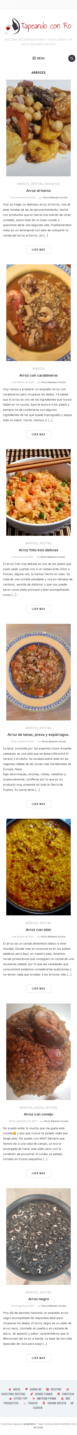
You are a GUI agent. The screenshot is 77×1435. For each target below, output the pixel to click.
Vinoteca (68, 1394)
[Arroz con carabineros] (38, 312)
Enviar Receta (56, 1403)
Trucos (33, 1403)
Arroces (23, 184)
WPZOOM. (38, 1427)
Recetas (37, 184)
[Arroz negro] (38, 1236)
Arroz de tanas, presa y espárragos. (38, 734)
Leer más (38, 249)
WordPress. (30, 1424)
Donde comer (43, 1394)
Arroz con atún (38, 930)
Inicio (16, 1389)
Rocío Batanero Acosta (56, 197)
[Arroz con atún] (38, 866)
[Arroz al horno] (38, 128)
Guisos (39, 1107)
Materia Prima (46, 1398)
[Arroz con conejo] (38, 1051)
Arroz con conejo (38, 1114)
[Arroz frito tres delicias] (38, 492)
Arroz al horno (38, 190)
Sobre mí (35, 1389)
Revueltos (52, 184)
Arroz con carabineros (38, 375)
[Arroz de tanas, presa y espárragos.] (38, 672)
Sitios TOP (20, 1398)
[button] (38, 58)
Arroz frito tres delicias (38, 550)
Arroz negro (38, 1299)
